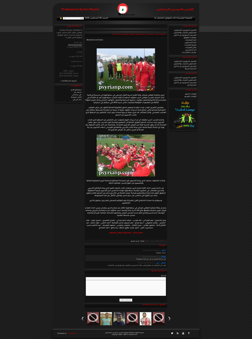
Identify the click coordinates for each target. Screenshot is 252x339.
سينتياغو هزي (76, 90)
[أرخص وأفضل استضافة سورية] (185, 129)
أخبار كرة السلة (190, 69)
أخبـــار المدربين (190, 50)
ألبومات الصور (190, 94)
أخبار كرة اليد (191, 85)
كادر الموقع (170, 18)
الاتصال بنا (159, 18)
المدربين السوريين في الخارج (185, 35)
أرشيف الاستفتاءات (68, 81)
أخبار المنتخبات (190, 40)
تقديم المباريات (190, 45)
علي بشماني (77, 95)
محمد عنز (78, 92)
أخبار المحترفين (190, 43)
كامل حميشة (76, 97)
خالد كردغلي (77, 100)
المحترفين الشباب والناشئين (185, 33)
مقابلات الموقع (190, 38)
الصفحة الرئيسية (184, 18)
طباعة (142, 241)
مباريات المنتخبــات (189, 53)
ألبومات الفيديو (190, 97)
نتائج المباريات (190, 48)
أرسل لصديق (135, 241)
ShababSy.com (72, 333)
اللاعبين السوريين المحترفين (185, 30)
